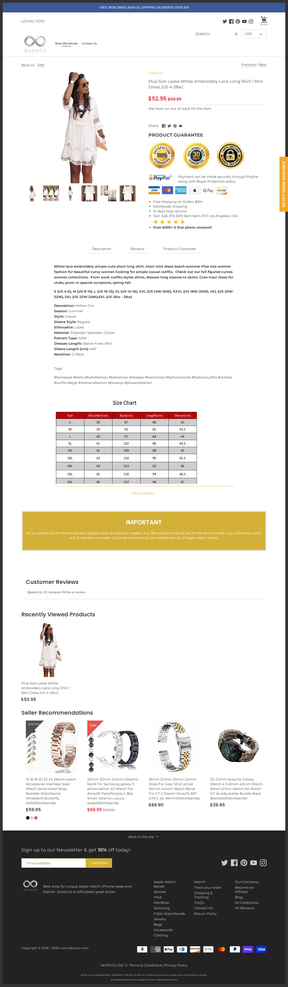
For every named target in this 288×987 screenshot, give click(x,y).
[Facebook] (231, 21)
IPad (158, 897)
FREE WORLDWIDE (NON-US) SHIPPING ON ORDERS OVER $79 (144, 7)
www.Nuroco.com (74, 948)
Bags (158, 924)
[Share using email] (180, 125)
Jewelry (160, 919)
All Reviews (244, 908)
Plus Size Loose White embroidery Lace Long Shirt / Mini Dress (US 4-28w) (45, 688)
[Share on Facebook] (163, 125)
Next (263, 64)
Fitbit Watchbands (169, 913)
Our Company (247, 882)
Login (27, 21)
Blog (239, 897)
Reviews (137, 249)
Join (40, 21)
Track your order (207, 887)
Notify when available (283, 184)
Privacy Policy (175, 965)
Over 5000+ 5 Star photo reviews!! (182, 224)
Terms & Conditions (145, 965)
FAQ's (199, 902)
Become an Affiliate (244, 889)
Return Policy (205, 913)
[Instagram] (251, 21)
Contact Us (203, 908)
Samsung (162, 908)
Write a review (74, 592)
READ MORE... (144, 493)
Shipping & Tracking (203, 895)
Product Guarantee (180, 249)
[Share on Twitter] (169, 125)
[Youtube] (244, 21)
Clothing (155, 73)
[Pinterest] (238, 21)
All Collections (246, 902)
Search (200, 882)
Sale (40, 65)
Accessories (163, 930)
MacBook (161, 902)
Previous (248, 64)
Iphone (160, 892)
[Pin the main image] (175, 125)
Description (101, 249)
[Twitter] (225, 21)
